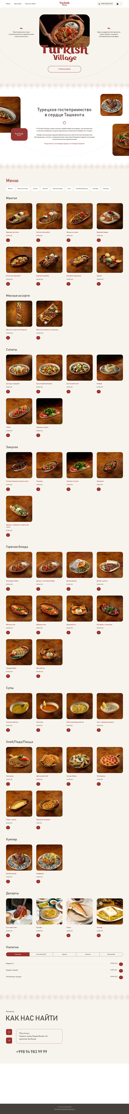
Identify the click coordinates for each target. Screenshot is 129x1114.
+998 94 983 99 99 (31, 1052)
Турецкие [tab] (18, 954)
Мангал (10, 188)
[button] (17, 4)
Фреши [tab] (64, 954)
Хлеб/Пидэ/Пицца (82, 188)
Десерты (106, 188)
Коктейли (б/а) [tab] (41, 954)
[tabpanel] (64, 971)
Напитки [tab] (88, 954)
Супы (69, 188)
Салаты (35, 188)
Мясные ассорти (23, 188)
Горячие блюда (58, 188)
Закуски (45, 188)
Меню (8, 4)
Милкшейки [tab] (111, 954)
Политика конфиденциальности (64, 1109)
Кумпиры (95, 188)
